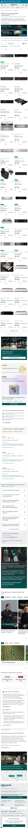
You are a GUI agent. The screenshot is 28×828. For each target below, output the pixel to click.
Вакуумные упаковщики (9, 10)
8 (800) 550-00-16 (20, 801)
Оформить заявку (14, 404)
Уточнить (10, 70)
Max (9, 535)
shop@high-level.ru (19, 805)
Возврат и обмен (10, 815)
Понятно (14, 825)
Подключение (4, 813)
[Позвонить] (5, 5)
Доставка (20, 698)
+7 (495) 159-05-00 (6, 801)
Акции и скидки (16, 46)
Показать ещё (14, 330)
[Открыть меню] (2, 5)
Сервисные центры (5, 729)
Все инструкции (6, 422)
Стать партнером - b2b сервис (15, 797)
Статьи (11, 643)
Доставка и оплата (19, 813)
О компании (3, 815)
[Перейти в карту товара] (7, 55)
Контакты (19, 811)
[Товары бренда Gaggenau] (22, 7)
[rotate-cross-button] (25, 490)
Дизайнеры (8, 597)
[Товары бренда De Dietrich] (8, 7)
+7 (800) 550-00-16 (13, 537)
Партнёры (20, 597)
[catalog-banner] (14, 27)
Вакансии (17, 815)
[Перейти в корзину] (26, 5)
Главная (2, 10)
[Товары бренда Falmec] (13, 7)
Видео (6, 643)
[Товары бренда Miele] (17, 7)
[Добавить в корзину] (25, 117)
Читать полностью (5, 23)
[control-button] (26, 638)
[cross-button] (26, 1)
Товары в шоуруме (12, 811)
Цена (11, 46)
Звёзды (14, 597)
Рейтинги (17, 643)
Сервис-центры (11, 813)
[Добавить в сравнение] (1, 70)
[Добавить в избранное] (4, 70)
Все (2, 38)
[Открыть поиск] (23, 5)
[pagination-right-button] (20, 334)
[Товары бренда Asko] (3, 7)
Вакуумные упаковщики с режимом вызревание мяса (12, 40)
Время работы (4, 802)
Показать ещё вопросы (14, 529)
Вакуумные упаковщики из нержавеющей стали (13, 38)
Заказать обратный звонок (20, 802)
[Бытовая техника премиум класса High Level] (14, 5)
